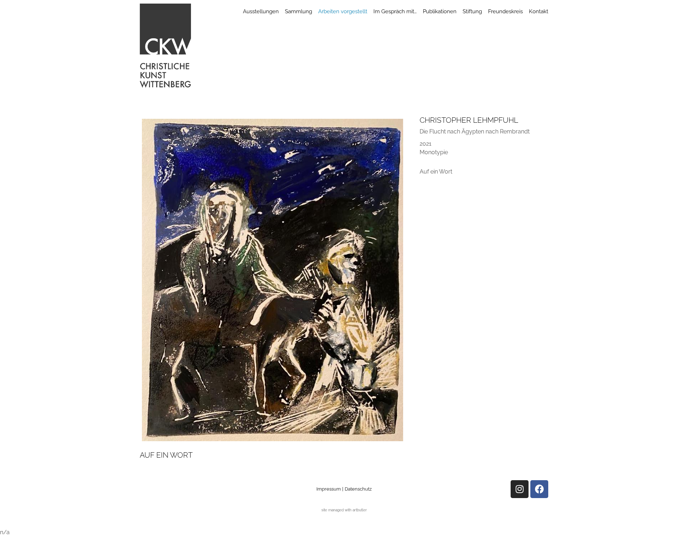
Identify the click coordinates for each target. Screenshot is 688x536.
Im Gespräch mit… (395, 11)
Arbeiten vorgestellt (342, 11)
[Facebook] (539, 489)
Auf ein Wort (436, 171)
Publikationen (440, 11)
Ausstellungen (261, 11)
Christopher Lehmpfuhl (469, 120)
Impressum (328, 489)
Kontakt (538, 11)
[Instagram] (520, 489)
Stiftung (472, 11)
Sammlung (298, 11)
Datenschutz (358, 489)
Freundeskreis (505, 11)
